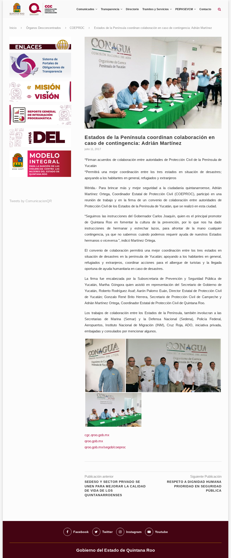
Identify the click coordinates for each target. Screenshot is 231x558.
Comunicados (85, 9)
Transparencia (110, 9)
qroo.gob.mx (94, 441)
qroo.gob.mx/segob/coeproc (105, 447)
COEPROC (77, 28)
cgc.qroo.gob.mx (97, 435)
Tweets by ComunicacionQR (30, 201)
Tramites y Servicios (155, 9)
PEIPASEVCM (184, 9)
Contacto (205, 9)
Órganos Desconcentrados (43, 28)
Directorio (132, 9)
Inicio (12, 28)
